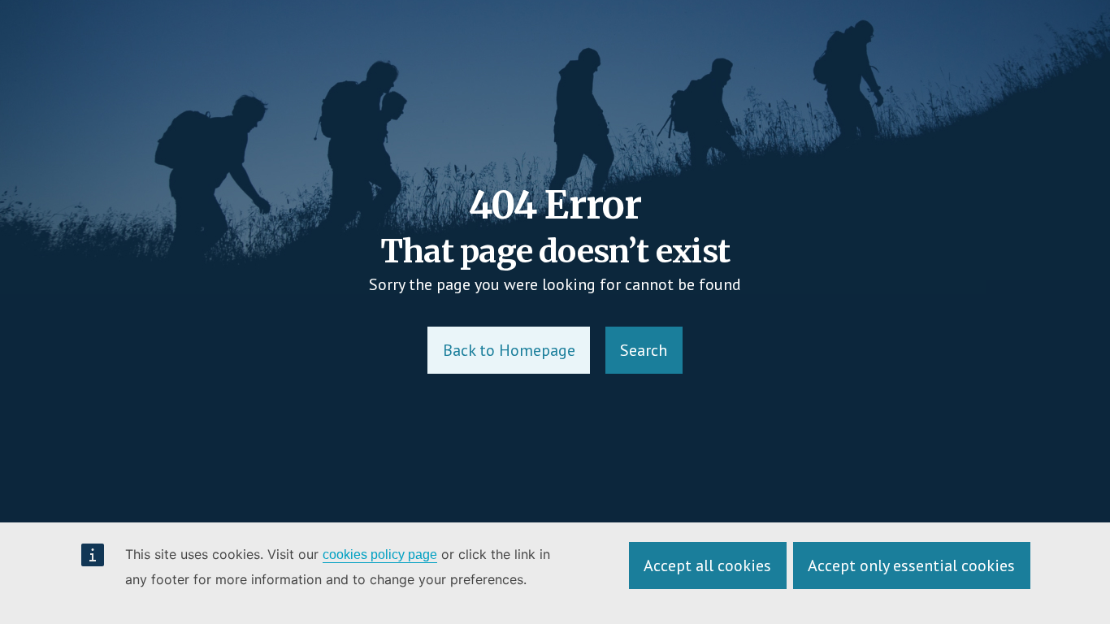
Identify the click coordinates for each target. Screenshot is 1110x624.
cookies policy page (380, 554)
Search (643, 350)
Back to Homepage (509, 350)
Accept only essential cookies (911, 565)
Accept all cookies (707, 565)
